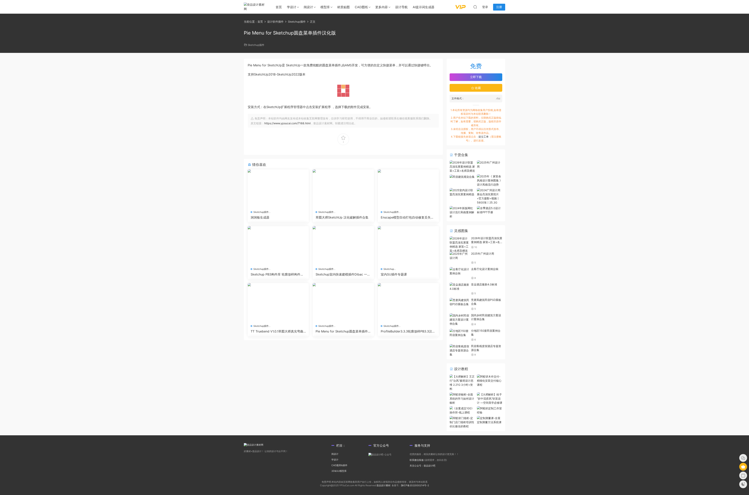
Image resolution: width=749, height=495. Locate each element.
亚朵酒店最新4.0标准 (484, 284)
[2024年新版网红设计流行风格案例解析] (462, 211)
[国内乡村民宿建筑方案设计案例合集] (459, 319)
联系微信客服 (417, 460)
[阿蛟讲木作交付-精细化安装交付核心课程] (489, 380)
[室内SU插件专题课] (408, 245)
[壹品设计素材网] (255, 7)
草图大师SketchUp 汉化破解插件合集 (342, 217)
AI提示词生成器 (423, 7)
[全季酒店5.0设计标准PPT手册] (489, 210)
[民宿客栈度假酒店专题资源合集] (459, 350)
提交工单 (483, 136)
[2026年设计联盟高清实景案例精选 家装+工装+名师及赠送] (462, 166)
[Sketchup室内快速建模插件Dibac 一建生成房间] (343, 245)
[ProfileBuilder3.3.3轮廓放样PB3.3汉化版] (408, 302)
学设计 (291, 7)
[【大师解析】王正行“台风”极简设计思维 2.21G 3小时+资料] (462, 382)
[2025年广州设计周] (489, 164)
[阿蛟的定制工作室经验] (489, 410)
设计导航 (401, 7)
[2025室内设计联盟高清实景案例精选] (462, 192)
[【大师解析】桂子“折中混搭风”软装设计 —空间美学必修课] (489, 398)
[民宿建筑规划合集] (462, 176)
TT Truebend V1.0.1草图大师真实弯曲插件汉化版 (277, 331)
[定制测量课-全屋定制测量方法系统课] (489, 419)
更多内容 (381, 7)
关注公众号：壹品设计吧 (422, 465)
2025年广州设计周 (482, 253)
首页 (279, 7)
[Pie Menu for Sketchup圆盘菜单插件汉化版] (343, 302)
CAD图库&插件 (339, 465)
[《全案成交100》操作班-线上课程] (462, 410)
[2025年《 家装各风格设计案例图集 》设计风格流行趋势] (489, 180)
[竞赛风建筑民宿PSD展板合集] (459, 302)
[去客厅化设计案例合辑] (459, 271)
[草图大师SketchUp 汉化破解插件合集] (343, 188)
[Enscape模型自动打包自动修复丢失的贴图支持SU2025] (408, 188)
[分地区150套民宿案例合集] (459, 333)
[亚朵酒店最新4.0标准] (459, 287)
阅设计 (308, 7)
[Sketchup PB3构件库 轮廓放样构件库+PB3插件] (278, 245)
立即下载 (476, 77)
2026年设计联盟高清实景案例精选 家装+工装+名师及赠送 (486, 241)
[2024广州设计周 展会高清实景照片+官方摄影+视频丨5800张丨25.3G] (489, 196)
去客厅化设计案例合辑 (484, 269)
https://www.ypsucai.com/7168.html (287, 123)
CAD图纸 (361, 7)
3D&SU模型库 (339, 470)
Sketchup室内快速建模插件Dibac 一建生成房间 (343, 274)
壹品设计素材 (383, 485)
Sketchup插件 (256, 44)
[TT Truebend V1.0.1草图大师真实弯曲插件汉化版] (278, 302)
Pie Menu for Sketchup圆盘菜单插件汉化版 (342, 331)
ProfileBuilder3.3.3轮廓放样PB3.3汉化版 (408, 331)
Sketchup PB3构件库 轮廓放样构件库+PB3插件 (278, 274)
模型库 (325, 7)
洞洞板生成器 (260, 217)
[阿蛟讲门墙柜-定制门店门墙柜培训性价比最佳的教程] (462, 421)
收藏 (477, 88)
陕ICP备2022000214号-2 (415, 485)
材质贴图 (343, 7)
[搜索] (475, 7)
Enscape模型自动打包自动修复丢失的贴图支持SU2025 (407, 217)
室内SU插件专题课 (394, 274)
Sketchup (388, 268)
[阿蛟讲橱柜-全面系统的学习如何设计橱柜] (462, 398)
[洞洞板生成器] (278, 188)
